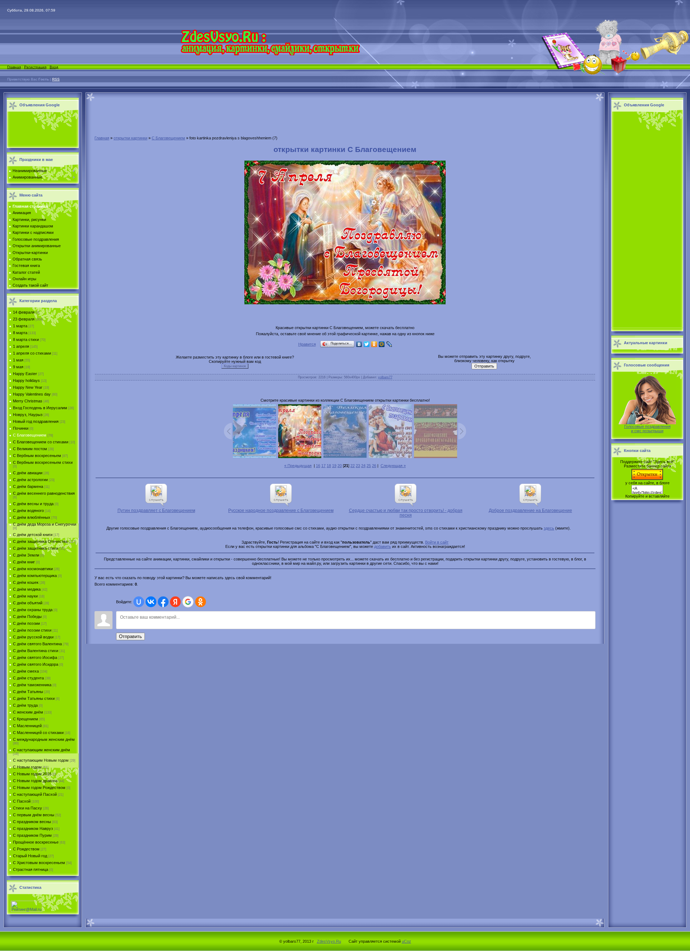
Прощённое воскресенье (36, 842)
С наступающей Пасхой (35, 794)
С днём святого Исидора (35, 664)
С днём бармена (28, 486)
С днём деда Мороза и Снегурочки (44, 524)
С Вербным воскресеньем (37, 455)
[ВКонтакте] (359, 344)
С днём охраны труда (32, 610)
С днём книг (24, 562)
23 (358, 465)
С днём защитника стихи (35, 548)
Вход (54, 67)
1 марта (20, 326)
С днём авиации (27, 473)
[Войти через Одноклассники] (200, 601)
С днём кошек (25, 582)
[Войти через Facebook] (163, 601)
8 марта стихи (26, 339)
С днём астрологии (30, 479)
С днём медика (27, 589)
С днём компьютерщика (35, 575)
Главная (14, 67)
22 (352, 465)
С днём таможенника (32, 685)
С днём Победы (27, 616)
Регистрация (35, 67)
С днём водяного (28, 510)
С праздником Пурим (32, 835)
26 (374, 465)
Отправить (130, 636)
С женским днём (28, 712)
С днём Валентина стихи (35, 650)
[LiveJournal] (389, 344)
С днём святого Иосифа (35, 657)
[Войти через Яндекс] (175, 601)
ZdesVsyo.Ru (329, 941)
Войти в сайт (436, 542)
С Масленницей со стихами (38, 732)
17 (323, 465)
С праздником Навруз (33, 828)
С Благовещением (29, 435)
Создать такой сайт (30, 285)
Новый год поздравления (36, 421)
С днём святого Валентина (37, 644)
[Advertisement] (41, 130)
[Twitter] (367, 344)
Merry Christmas (27, 401)
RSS (56, 79)
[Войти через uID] (138, 601)
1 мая (18, 360)
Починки (20, 428)
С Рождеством (26, 849)
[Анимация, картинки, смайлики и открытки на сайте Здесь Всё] (270, 54)
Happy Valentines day (32, 394)
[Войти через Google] (188, 602)
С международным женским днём (44, 739)
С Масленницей (27, 726)
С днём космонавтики (33, 569)
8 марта (20, 333)
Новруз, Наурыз (27, 414)
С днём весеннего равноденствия (44, 493)
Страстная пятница (30, 869)
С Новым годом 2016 (32, 774)
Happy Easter (25, 373)
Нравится (307, 344)
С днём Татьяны (28, 691)
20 (339, 465)
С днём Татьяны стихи (34, 698)
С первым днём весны (33, 815)
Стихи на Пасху (27, 808)
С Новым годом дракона (35, 781)
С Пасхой (22, 801)
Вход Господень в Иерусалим (40, 408)
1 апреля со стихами (32, 353)
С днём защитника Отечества (40, 541)
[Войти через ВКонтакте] (151, 601)
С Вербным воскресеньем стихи (43, 462)
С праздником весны (32, 822)
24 (363, 465)
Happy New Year (27, 387)
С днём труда (25, 705)
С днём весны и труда (33, 504)
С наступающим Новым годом (41, 760)
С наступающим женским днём (41, 750)
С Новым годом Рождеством (39, 787)
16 (318, 465)
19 (334, 465)
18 (329, 465)
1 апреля (21, 346)
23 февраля (23, 319)
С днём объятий (27, 603)
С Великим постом (30, 449)
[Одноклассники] (374, 344)
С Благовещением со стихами (40, 442)
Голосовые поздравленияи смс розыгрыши (647, 428)
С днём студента (28, 678)
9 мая (18, 367)
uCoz (406, 941)
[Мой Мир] (382, 344)
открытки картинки (130, 138)
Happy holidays (26, 380)
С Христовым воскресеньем (39, 862)
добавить (382, 546)
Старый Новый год (30, 856)
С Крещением (25, 719)
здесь (549, 528)
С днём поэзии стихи (32, 630)
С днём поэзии (26, 623)
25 (369, 465)
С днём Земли (26, 555)
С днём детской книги (32, 534)
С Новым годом (27, 767)
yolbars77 (385, 377)
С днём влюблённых (31, 517)
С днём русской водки (33, 637)
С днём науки (25, 596)
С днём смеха (26, 671)
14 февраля (23, 312)
